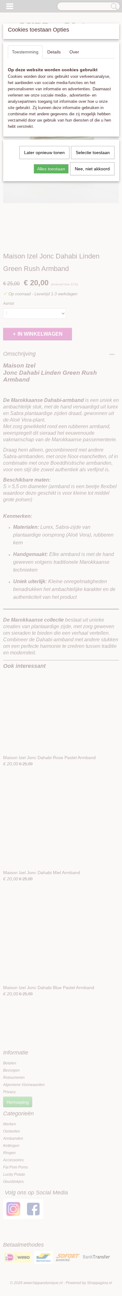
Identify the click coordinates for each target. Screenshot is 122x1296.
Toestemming (25, 51)
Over (74, 51)
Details (54, 51)
